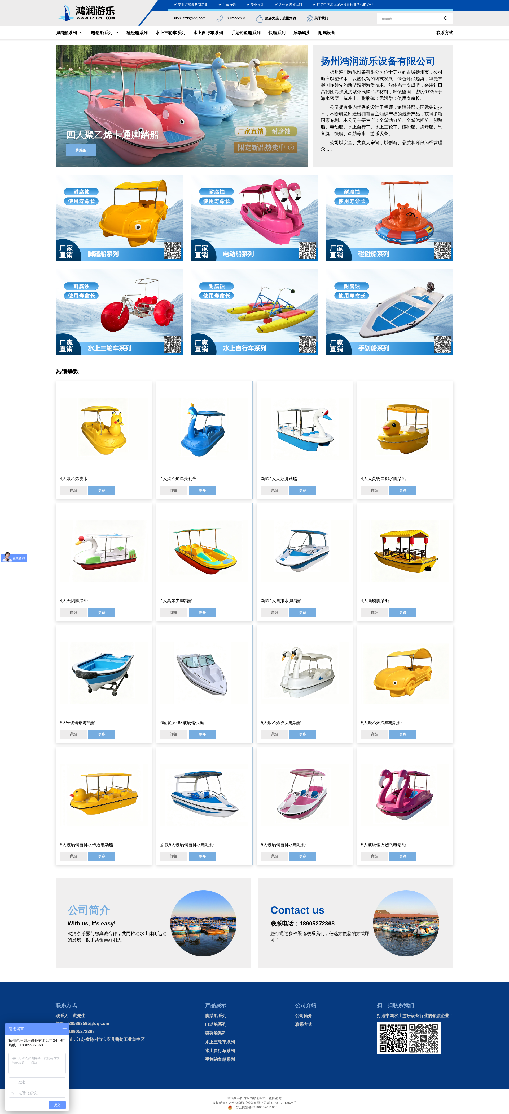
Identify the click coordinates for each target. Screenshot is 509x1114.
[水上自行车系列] (254, 312)
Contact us (297, 910)
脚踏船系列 (66, 32)
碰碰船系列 (137, 32)
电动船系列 (101, 32)
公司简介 (303, 1015)
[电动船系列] (254, 218)
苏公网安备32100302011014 (257, 1107)
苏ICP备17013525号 (282, 1103)
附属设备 (326, 32)
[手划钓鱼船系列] (389, 312)
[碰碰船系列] (389, 218)
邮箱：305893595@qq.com (82, 1023)
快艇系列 (277, 32)
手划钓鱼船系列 (246, 32)
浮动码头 (301, 32)
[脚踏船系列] (119, 218)
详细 (73, 490)
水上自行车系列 (208, 32)
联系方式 (444, 32)
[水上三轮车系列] (119, 312)
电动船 (81, 150)
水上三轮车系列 (170, 32)
